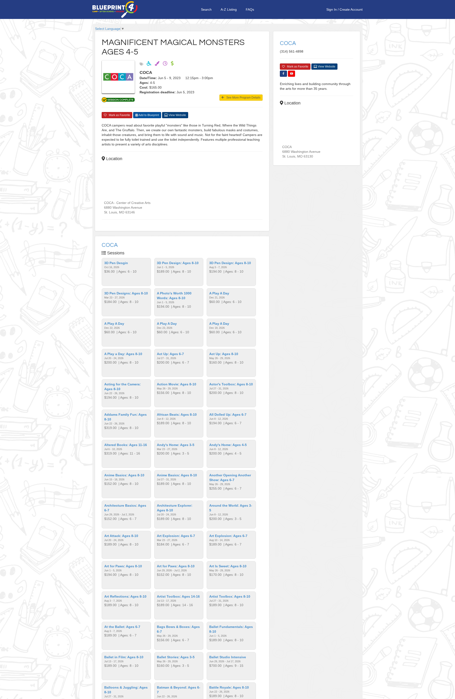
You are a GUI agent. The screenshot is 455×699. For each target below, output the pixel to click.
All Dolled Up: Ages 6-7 (227, 414)
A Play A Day (219, 293)
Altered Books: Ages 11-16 (125, 445)
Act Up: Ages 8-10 (223, 354)
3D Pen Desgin (116, 263)
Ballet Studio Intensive (227, 657)
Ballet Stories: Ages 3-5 (176, 657)
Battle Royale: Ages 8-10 (229, 687)
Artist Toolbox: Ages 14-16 (178, 596)
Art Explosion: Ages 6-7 (176, 536)
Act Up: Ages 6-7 (170, 354)
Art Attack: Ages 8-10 (121, 536)
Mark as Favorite (118, 115)
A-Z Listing (229, 9)
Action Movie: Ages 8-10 (176, 384)
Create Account (351, 9)
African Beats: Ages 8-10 (177, 414)
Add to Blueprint (148, 115)
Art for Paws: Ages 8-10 (123, 566)
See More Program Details (242, 97)
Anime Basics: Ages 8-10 (124, 475)
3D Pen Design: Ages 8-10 (178, 263)
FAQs (250, 9)
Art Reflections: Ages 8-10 (125, 596)
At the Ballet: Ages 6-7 (122, 627)
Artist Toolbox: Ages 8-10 (229, 596)
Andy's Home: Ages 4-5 (228, 445)
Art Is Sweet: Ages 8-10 (227, 566)
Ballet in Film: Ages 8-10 (123, 657)
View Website (177, 115)
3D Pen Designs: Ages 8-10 (126, 293)
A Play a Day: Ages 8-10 (123, 354)
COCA (110, 245)
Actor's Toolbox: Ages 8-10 (231, 384)
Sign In (331, 9)
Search (206, 9)
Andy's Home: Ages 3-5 (175, 445)
